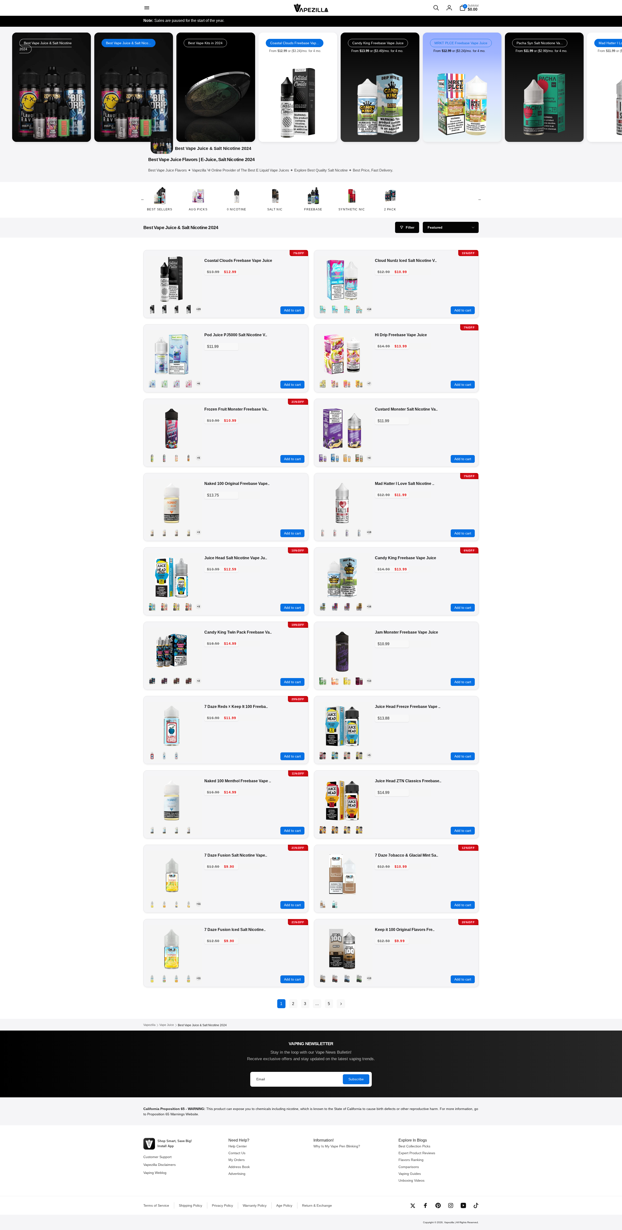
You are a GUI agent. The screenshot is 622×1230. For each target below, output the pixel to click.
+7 (369, 383)
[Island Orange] (359, 383)
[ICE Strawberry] (323, 532)
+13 (369, 681)
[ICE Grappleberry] (347, 532)
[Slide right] (480, 200)
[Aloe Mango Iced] (323, 309)
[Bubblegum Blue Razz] (152, 681)
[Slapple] (152, 755)
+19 (369, 532)
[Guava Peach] (164, 606)
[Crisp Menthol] (164, 829)
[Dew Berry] (335, 383)
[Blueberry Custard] (335, 458)
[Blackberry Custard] (323, 458)
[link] (133, 87)
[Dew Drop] (359, 978)
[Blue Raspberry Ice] (359, 532)
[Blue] (347, 978)
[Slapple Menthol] (176, 755)
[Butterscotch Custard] (347, 458)
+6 (198, 383)
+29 (198, 309)
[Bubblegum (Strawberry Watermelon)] (347, 606)
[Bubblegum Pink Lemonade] (176, 681)
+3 (198, 532)
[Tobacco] (323, 904)
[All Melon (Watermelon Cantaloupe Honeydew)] (152, 532)
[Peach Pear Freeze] (359, 755)
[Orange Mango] (335, 829)
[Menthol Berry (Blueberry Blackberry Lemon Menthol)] (152, 829)
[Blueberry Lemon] (152, 606)
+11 (199, 904)
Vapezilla (449, 1222)
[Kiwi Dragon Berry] (176, 383)
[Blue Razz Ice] (152, 383)
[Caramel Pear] (323, 383)
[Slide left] (142, 200)
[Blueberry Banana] (188, 309)
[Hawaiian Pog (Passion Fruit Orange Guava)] (164, 532)
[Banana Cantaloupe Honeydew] (152, 904)
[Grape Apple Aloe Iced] (164, 978)
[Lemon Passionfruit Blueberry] (176, 904)
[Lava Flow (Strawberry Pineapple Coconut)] (176, 532)
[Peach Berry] (188, 383)
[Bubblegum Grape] (164, 681)
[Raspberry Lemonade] (359, 829)
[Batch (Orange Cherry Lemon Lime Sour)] (323, 606)
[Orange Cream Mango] (188, 904)
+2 (198, 681)
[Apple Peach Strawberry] (152, 309)
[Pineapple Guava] (347, 829)
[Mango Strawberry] (323, 829)
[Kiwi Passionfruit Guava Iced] (188, 978)
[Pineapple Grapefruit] (188, 606)
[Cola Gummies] (359, 606)
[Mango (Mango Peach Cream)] (188, 532)
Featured (435, 227)
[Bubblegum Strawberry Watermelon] (188, 681)
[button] (146, 7)
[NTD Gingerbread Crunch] (359, 458)
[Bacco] (323, 978)
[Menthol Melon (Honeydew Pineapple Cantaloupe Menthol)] (176, 829)
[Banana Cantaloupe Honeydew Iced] (152, 978)
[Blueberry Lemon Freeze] (335, 755)
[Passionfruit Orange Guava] (323, 755)
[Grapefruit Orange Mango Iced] (176, 978)
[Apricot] (335, 681)
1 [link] (281, 1004)
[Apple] (323, 681)
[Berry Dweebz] (335, 606)
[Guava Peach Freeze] (347, 755)
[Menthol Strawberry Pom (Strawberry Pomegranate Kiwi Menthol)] (188, 829)
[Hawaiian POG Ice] (176, 458)
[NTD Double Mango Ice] (188, 458)
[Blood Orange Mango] (164, 309)
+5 (198, 457)
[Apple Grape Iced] (335, 309)
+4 (369, 457)
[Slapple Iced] (164, 755)
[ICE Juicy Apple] (335, 532)
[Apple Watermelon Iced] (347, 309)
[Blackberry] (359, 681)
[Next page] (341, 1003)
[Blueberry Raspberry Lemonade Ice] (164, 458)
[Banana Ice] (152, 458)
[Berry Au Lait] (335, 978)
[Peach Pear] (176, 606)
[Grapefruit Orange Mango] (164, 904)
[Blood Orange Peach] (176, 309)
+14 (369, 309)
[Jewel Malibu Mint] (164, 383)
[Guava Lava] (347, 383)
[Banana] (347, 681)
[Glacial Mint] (335, 904)
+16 (369, 606)
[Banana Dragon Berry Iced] (359, 309)
